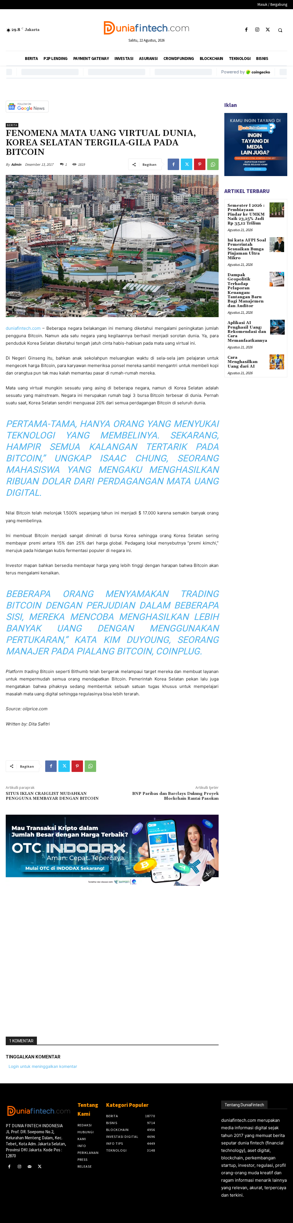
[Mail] (29, 1166)
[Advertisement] (112, 959)
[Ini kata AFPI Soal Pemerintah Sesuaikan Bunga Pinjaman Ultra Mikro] (277, 244)
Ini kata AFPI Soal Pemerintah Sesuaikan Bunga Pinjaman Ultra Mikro (246, 249)
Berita (12, 125)
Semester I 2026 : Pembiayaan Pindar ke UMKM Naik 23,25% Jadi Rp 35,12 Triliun (246, 214)
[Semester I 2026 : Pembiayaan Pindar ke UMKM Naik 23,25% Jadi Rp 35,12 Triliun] (277, 209)
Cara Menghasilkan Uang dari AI (242, 362)
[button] (280, 30)
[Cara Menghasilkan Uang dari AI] (277, 361)
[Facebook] (246, 30)
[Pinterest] (199, 164)
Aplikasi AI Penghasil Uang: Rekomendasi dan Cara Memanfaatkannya (247, 331)
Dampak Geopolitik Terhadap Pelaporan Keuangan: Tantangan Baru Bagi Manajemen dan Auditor (245, 290)
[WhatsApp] (213, 164)
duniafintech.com (23, 328)
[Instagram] (257, 30)
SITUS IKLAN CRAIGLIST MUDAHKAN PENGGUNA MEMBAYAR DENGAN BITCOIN (52, 796)
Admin (16, 164)
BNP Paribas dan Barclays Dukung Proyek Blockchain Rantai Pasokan (175, 796)
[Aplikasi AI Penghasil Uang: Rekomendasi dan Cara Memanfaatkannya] (277, 327)
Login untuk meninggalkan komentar (43, 1066)
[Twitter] (268, 30)
